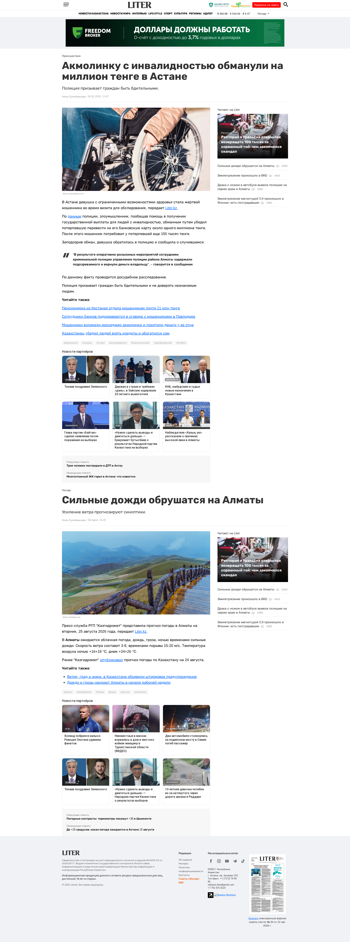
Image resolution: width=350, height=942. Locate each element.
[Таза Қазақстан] (241, 4)
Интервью (139, 13)
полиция (87, 343)
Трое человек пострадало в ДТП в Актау (95, 465)
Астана (100, 343)
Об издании (185, 859)
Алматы (68, 692)
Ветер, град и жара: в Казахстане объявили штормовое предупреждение (132, 677)
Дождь (112, 692)
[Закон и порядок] (220, 4)
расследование (118, 343)
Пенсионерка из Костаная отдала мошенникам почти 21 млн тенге (121, 308)
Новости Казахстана (93, 13)
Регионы (195, 13)
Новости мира (120, 13)
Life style (155, 13)
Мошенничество (140, 343)
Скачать (253, 918)
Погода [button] (262, 13)
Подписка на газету (266, 4)
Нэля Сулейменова (74, 96)
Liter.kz (171, 208)
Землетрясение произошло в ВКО (242, 175)
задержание (71, 343)
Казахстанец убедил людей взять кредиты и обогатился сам (116, 333)
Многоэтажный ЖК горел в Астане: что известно (101, 476)
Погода (100, 692)
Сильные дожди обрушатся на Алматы (245, 166)
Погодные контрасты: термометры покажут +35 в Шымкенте (109, 818)
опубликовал (111, 660)
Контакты (184, 875)
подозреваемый (163, 343)
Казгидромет (84, 692)
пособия (181, 343)
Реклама (183, 863)
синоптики (140, 692)
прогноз (125, 692)
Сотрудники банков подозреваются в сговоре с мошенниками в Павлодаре (128, 316)
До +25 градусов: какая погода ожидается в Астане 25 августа (110, 829)
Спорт (168, 13)
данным (74, 216)
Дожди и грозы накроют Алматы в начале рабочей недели (118, 682)
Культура (180, 13)
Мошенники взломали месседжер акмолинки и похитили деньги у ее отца (128, 325)
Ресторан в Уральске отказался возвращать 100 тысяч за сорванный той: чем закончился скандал (251, 144)
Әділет (208, 13)
